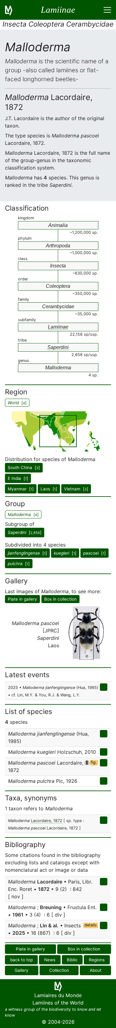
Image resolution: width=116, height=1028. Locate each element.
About (95, 970)
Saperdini (58, 347)
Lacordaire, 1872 (46, 820)
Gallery (21, 970)
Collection (59, 970)
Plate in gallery (22, 599)
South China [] (24, 467)
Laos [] (49, 488)
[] (24, 532)
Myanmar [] (21, 488)
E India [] (18, 478)
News (49, 959)
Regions (97, 959)
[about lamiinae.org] (12, 9)
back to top (21, 959)
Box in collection (60, 599)
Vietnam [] (76, 488)
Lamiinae (58, 326)
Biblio (72, 959)
